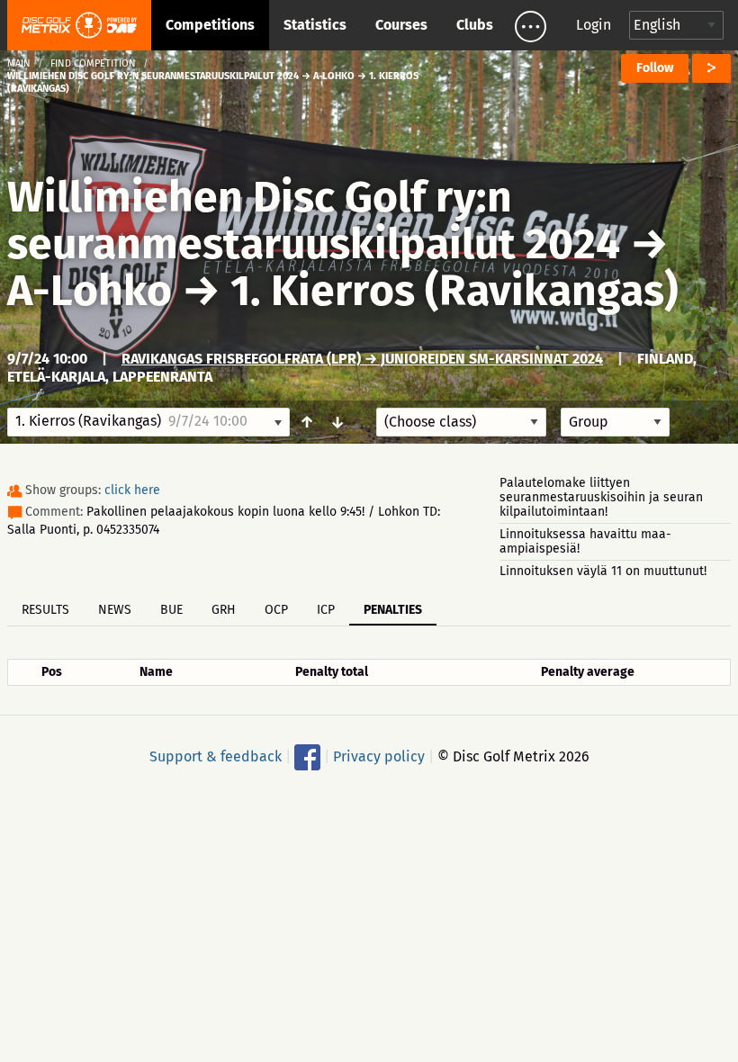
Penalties (393, 609)
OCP (276, 609)
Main (19, 63)
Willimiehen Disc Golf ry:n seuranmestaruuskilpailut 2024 (313, 220)
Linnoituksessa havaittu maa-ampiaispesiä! (585, 541)
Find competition (93, 63)
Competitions (210, 24)
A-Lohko (89, 291)
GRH (224, 609)
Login (593, 24)
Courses (401, 24)
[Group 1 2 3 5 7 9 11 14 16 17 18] (615, 422)
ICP (326, 609)
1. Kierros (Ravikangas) (454, 291)
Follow (654, 68)
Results (45, 609)
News (114, 609)
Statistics (315, 24)
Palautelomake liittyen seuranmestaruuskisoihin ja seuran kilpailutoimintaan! (601, 497)
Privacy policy (379, 756)
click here (132, 490)
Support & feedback (215, 756)
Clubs (474, 24)
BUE (171, 609)
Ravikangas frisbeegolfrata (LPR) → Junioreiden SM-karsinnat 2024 (362, 358)
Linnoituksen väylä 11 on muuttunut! (603, 571)
